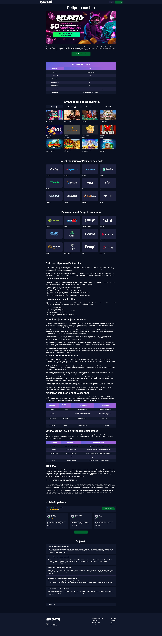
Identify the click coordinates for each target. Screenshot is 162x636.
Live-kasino (71, 106)
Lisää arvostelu (108, 508)
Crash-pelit (89, 106)
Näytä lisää (81, 531)
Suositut (53, 106)
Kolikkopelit (107, 106)
